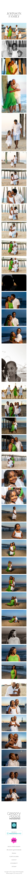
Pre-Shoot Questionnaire (14, 850)
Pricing (14, 853)
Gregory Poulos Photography (18, 871)
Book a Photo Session (14, 846)
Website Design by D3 (10, 873)
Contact (14, 860)
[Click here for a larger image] (14, 31)
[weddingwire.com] (14, 832)
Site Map (14, 866)
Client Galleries (14, 856)
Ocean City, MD (18, 873)
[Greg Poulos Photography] (14, 816)
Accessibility (14, 863)
